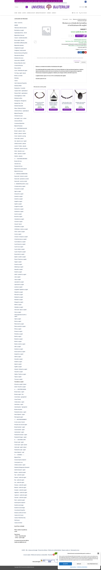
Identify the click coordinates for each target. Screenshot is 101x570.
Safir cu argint (17, 346)
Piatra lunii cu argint (19, 323)
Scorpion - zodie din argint (20, 490)
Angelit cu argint (18, 201)
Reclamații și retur (75, 550)
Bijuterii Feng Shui (18, 113)
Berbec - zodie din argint (20, 472)
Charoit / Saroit (18, 224)
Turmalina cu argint (18, 381)
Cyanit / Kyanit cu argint (20, 251)
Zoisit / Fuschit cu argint (20, 386)
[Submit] (27, 7)
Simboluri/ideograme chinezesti (21, 467)
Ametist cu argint (18, 196)
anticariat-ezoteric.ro (43, 2)
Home (15, 12)
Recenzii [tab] (83, 62)
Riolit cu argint (17, 336)
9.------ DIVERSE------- (19, 454)
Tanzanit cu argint (18, 371)
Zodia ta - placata (18, 156)
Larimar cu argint (18, 287)
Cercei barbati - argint (19, 429)
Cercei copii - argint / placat (20, 444)
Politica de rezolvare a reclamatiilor (39, 554)
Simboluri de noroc (18, 58)
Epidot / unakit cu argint (20, 256)
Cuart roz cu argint (18, 246)
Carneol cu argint (18, 221)
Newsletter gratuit (41, 12)
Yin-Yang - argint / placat (20, 73)
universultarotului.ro (57, 2)
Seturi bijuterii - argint (19, 414)
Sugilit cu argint (18, 366)
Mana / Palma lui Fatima (20, 108)
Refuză (79, 563)
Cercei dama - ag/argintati (20, 396)
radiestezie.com (64, 2)
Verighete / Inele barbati (20, 50)
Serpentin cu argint (18, 354)
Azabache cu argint (18, 211)
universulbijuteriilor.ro (23, 2)
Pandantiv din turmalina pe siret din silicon (80, 103)
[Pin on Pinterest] (86, 52)
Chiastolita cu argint (19, 226)
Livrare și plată (31, 12)
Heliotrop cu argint (18, 266)
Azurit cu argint (18, 214)
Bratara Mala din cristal (19, 63)
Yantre (16, 80)
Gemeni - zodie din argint (20, 477)
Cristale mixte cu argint (19, 186)
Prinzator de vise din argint (20, 424)
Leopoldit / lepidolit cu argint (21, 289)
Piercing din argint (18, 417)
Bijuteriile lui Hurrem (19, 35)
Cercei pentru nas (18, 462)
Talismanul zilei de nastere (20, 27)
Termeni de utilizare (42, 550)
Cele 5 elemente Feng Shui (20, 83)
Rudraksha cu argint (19, 30)
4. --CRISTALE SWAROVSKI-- (21, 173)
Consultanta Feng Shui (19, 510)
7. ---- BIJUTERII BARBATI (20, 419)
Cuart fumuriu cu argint (19, 244)
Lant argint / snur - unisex (20, 118)
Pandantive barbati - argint (20, 434)
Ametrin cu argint (18, 198)
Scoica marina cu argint (19, 351)
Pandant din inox (18, 166)
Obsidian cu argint (18, 307)
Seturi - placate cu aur (19, 151)
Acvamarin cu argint (19, 188)
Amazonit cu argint (18, 193)
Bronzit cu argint (18, 216)
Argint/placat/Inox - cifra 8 (20, 32)
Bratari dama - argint (19, 391)
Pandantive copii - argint (20, 449)
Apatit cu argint (18, 203)
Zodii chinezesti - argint (19, 469)
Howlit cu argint (18, 271)
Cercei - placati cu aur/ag (20, 136)
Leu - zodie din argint (19, 482)
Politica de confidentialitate (54, 550)
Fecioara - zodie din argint (20, 485)
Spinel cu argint (18, 364)
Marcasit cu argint (18, 294)
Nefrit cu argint (18, 304)
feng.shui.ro (17, 2)
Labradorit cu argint (19, 282)
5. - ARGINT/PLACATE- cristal (21, 183)
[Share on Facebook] (79, 52)
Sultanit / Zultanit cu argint (20, 369)
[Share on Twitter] (81, 52)
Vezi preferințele (92, 563)
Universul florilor (18, 120)
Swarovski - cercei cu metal (20, 181)
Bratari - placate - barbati (20, 133)
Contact (54, 12)
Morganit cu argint (18, 302)
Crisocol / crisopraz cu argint (21, 236)
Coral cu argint (17, 234)
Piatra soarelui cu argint (20, 326)
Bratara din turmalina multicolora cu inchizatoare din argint (39, 103)
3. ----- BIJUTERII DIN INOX (20, 158)
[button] (98, 553)
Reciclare (50, 554)
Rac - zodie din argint (19, 480)
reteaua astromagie (32, 550)
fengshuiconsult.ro (50, 2)
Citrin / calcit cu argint (19, 231)
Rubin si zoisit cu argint (19, 344)
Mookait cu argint (18, 299)
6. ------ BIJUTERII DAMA (20, 389)
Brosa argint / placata (19, 40)
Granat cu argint (18, 264)
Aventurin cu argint (18, 209)
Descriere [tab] (77, 62)
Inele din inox (17, 163)
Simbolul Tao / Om (18, 103)
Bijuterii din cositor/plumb (20, 168)
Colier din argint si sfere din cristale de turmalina (67, 103)
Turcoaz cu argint (18, 379)
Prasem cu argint (18, 331)
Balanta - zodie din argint (20, 487)
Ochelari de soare (18, 115)
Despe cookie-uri (73, 566)
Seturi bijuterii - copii (19, 452)
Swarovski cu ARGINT (19, 60)
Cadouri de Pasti (18, 522)
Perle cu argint (17, 321)
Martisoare (17, 520)
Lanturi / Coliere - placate (20, 146)
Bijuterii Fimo (17, 457)
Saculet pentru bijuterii (19, 502)
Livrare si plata (26, 554)
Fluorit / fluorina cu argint (20, 259)
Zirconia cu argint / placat (20, 384)
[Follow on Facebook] (86, 2)
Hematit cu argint (18, 269)
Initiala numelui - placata (20, 143)
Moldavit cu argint (18, 297)
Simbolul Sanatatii (18, 105)
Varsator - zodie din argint (20, 497)
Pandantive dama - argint (20, 412)
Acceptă (65, 563)
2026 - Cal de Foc (18, 22)
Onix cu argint (17, 312)
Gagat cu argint (18, 261)
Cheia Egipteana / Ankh (19, 95)
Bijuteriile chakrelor (19, 45)
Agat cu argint (17, 191)
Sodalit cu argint (18, 361)
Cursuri (49, 12)
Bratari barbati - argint (19, 427)
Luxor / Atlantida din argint (20, 70)
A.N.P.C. (23, 550)
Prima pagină (65, 19)
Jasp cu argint (17, 279)
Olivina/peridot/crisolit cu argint (20, 315)
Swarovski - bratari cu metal (20, 176)
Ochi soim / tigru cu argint (20, 309)
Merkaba (16, 78)
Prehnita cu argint (18, 334)
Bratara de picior (18, 409)
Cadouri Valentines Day (19, 517)
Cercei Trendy (17, 399)
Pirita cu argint (17, 328)
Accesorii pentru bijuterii (20, 459)
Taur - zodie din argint (19, 474)
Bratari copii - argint (19, 442)
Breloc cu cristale (18, 75)
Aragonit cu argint (18, 206)
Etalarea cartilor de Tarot (20, 512)
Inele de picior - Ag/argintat (20, 407)
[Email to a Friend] (83, 52)
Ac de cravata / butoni (19, 422)
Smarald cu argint (18, 359)
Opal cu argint (17, 318)
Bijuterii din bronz (18, 171)
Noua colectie (17, 68)
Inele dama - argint (18, 404)
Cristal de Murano (18, 65)
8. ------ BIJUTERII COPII (20, 439)
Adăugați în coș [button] (39, 109)
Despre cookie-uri (66, 550)
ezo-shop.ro (37, 2)
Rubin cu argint (18, 341)
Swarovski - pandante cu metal (21, 178)
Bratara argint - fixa (18, 394)
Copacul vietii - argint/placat (20, 90)
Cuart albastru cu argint (20, 241)
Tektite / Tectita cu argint (20, 374)
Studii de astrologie (18, 505)
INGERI (16, 25)
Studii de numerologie (19, 507)
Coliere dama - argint (19, 401)
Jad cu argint (17, 276)
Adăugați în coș (80, 35)
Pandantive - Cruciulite (19, 88)
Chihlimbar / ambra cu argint (21, 229)
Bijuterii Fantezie (18, 125)
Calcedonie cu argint (19, 219)
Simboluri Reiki (18, 85)
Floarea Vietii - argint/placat (20, 93)
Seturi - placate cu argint (20, 153)
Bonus (19, 12)
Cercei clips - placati (18, 138)
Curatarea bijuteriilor (19, 123)
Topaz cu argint (17, 376)
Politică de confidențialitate (82, 566)
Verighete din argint (19, 47)
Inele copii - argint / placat (20, 447)
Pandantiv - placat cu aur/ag (20, 148)
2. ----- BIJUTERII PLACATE (20, 128)
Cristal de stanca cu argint (20, 239)
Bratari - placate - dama (19, 131)
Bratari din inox (18, 161)
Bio (27, 550)
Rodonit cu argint (18, 339)
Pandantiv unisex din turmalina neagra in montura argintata (53, 103)
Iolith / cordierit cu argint (20, 274)
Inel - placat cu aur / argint (20, 141)
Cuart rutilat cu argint (19, 249)
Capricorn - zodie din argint (20, 495)
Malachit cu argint (18, 292)
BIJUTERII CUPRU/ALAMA (20, 42)
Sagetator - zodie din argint (20, 492)
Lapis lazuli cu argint (19, 284)
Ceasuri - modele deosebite (20, 37)
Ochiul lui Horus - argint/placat (21, 110)
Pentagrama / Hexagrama (20, 100)
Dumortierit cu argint (19, 254)
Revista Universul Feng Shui (20, 53)
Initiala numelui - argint (19, 464)
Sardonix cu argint (18, 349)
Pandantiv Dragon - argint (20, 437)
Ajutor (24, 12)
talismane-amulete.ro (31, 2)
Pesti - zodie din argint (19, 500)
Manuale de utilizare (19, 55)
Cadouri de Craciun (18, 515)
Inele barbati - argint (19, 432)
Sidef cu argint (17, 356)
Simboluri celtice (18, 98)
